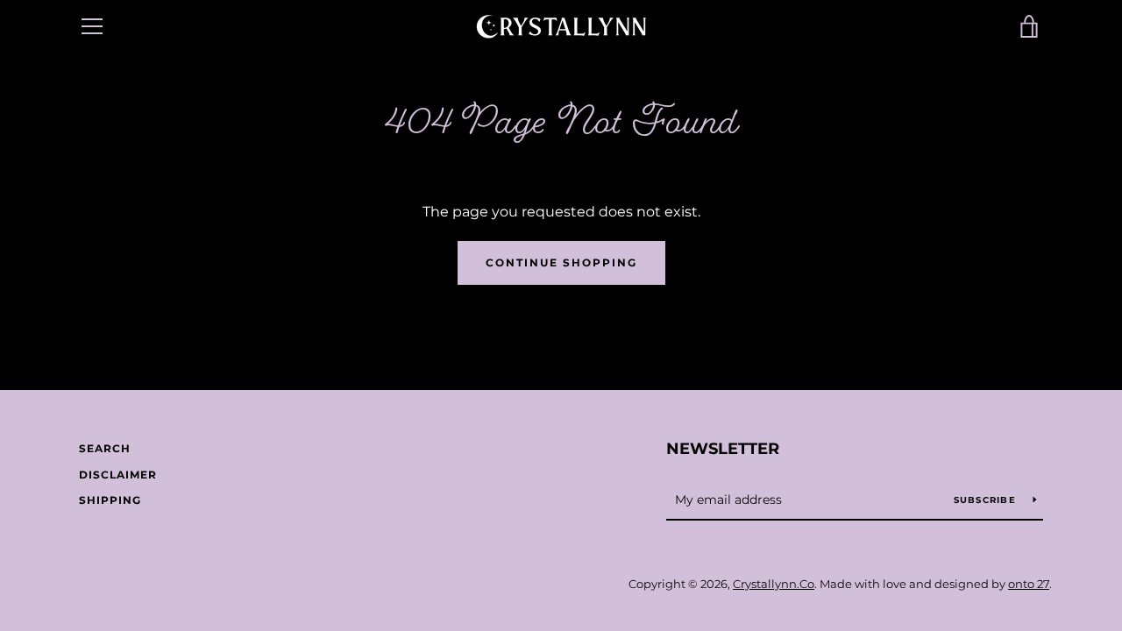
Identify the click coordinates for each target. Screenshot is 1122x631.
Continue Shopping (561, 262)
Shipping (110, 500)
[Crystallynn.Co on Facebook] (79, 584)
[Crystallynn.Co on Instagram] (108, 584)
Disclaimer (118, 474)
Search (105, 448)
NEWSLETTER (722, 448)
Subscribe (987, 500)
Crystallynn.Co (773, 584)
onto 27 (1028, 584)
